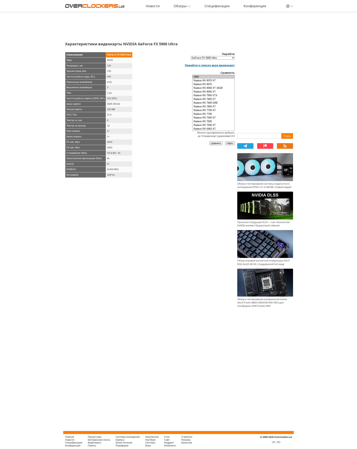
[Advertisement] (150, 25)
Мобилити (170, 445)
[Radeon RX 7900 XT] (213, 99)
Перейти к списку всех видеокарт (210, 65)
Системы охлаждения (128, 436)
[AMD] (213, 77)
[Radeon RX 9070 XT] (213, 80)
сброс (230, 143)
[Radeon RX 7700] (213, 114)
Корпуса (120, 439)
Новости (153, 6)
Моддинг (169, 442)
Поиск (287, 135)
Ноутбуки (150, 439)
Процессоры (94, 436)
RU (278, 442)
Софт (167, 439)
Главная (69, 436)
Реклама (186, 439)
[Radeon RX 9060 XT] (213, 92)
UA (273, 442)
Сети (167, 436)
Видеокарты (94, 442)
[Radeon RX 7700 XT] (213, 110)
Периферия (122, 445)
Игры (148, 445)
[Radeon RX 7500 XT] (213, 125)
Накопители (152, 436)
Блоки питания (124, 442)
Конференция (255, 6)
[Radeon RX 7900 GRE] (213, 103)
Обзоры (180, 6)
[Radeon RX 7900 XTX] (213, 95)
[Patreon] (265, 146)
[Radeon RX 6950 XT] (213, 129)
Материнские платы (99, 439)
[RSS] (285, 146)
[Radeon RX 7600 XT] (213, 118)
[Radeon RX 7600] (213, 121)
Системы (150, 442)
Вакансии (186, 442)
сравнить (216, 143)
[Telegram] (245, 146)
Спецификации (217, 6)
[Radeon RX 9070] (213, 84)
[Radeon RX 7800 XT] (213, 106)
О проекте (186, 436)
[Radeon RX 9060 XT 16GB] (213, 88)
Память (92, 445)
